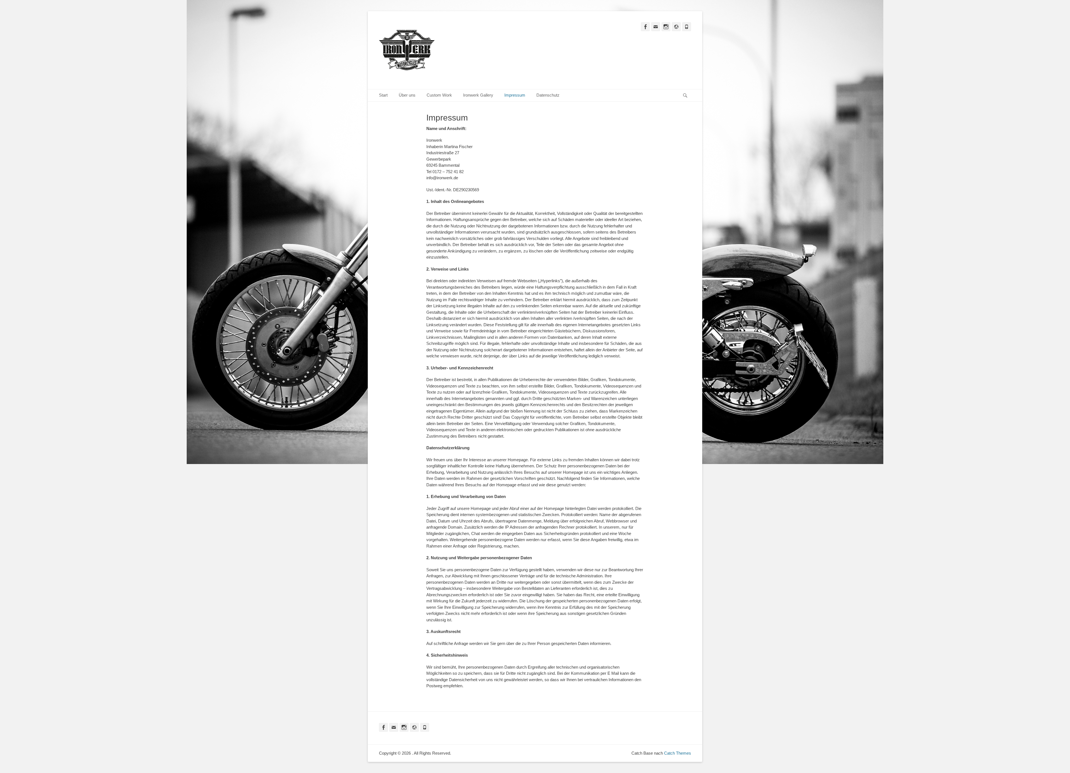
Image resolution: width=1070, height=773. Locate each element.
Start (383, 95)
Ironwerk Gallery (478, 95)
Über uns (407, 95)
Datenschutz (548, 95)
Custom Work (439, 95)
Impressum (514, 95)
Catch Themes (677, 753)
